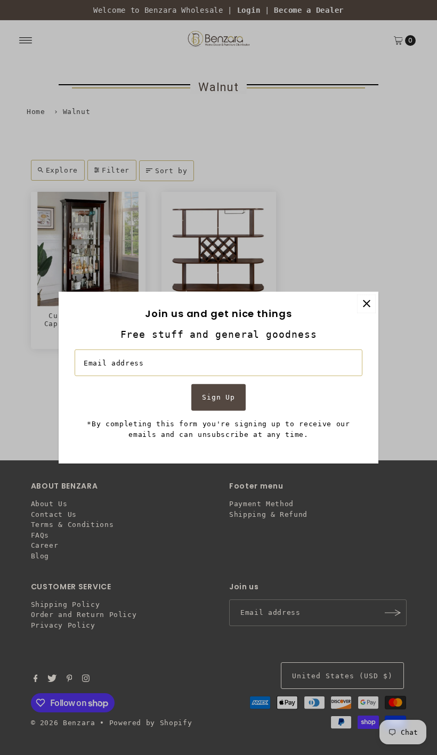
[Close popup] (366, 303)
